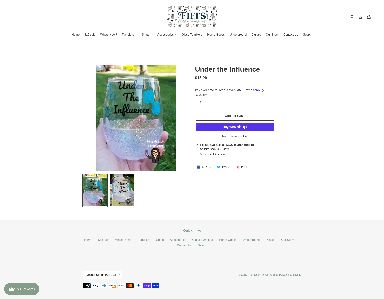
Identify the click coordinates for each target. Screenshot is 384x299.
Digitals (270, 239)
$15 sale (103, 239)
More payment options (235, 136)
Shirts (160, 239)
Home (88, 239)
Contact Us (184, 245)
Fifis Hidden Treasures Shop (262, 274)
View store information (213, 154)
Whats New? (123, 239)
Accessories (178, 239)
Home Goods (228, 239)
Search (202, 245)
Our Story (287, 239)
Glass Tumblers (202, 239)
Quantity (201, 94)
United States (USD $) (101, 274)
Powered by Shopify (290, 274)
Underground (251, 239)
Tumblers (144, 239)
